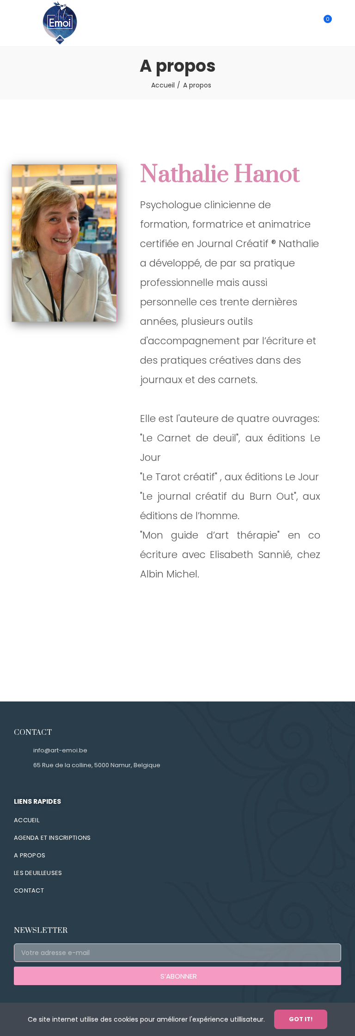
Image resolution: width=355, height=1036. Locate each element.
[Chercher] (307, 23)
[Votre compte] (341, 23)
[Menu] (14, 23)
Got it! (300, 1019)
